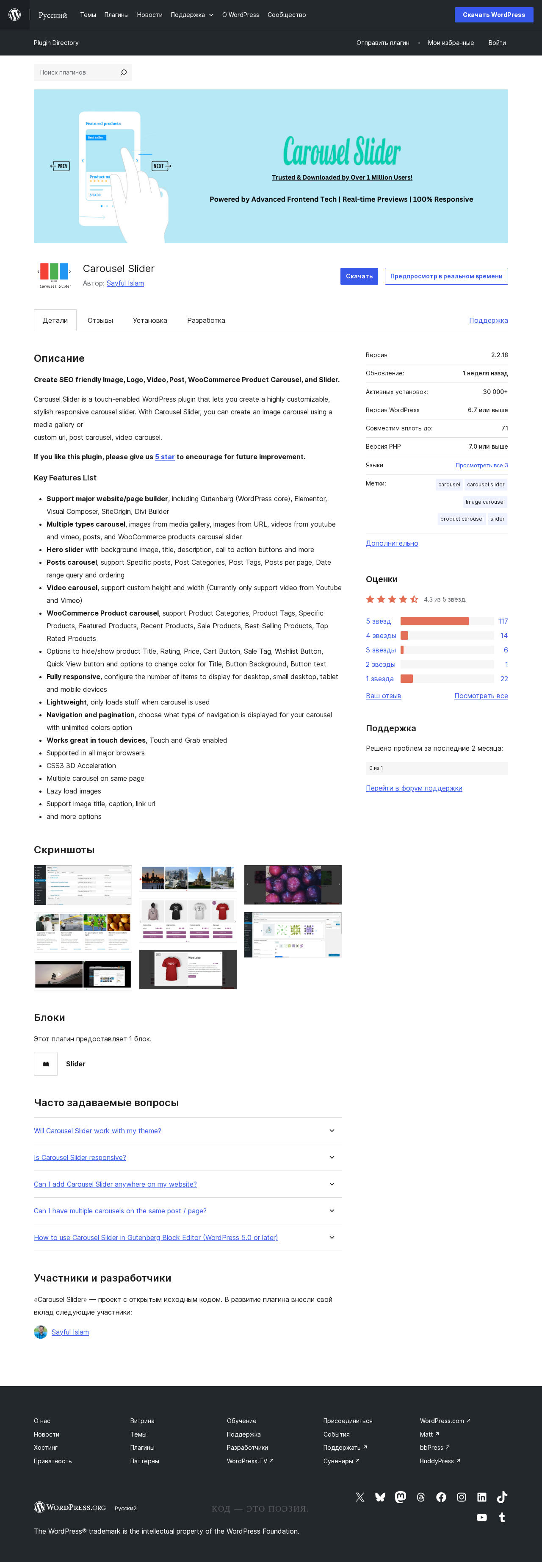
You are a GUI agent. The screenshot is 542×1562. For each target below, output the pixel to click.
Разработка (206, 320)
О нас (42, 1420)
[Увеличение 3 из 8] (120, 971)
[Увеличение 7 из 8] (330, 876)
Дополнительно (392, 543)
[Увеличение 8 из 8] (330, 923)
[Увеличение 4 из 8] (225, 876)
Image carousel (485, 502)
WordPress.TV (250, 1461)
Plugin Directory (56, 42)
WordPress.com (445, 1420)
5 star (165, 456)
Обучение (242, 1420)
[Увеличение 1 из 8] (120, 876)
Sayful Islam (125, 283)
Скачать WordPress (494, 14)
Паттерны (144, 1461)
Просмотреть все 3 (482, 465)
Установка (150, 320)
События (337, 1434)
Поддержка (488, 320)
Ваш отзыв (383, 695)
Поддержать (346, 1447)
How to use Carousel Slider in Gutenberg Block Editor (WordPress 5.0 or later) (156, 1238)
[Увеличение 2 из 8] (120, 923)
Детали (55, 320)
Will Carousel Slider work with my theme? (97, 1131)
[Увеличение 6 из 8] (225, 961)
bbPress (435, 1447)
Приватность (53, 1461)
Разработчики (247, 1447)
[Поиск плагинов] (123, 72)
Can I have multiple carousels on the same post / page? (120, 1211)
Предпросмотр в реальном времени (446, 276)
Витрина (142, 1420)
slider (497, 519)
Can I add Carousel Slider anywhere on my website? (115, 1184)
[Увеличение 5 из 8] (225, 910)
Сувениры (342, 1461)
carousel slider (486, 484)
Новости (46, 1434)
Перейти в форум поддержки (414, 788)
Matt (430, 1434)
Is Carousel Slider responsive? (80, 1158)
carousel (449, 484)
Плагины (142, 1447)
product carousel (462, 519)
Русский (126, 1508)
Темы (138, 1434)
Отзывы (100, 320)
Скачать (359, 276)
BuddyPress (440, 1461)
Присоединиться (348, 1420)
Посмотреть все (481, 695)
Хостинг (46, 1447)
